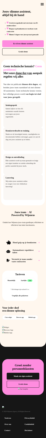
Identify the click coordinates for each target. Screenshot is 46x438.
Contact (7, 430)
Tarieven (7, 418)
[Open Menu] (42, 4)
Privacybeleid (29, 418)
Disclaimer (28, 430)
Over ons (7, 424)
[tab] (11, 280)
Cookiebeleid (29, 424)
